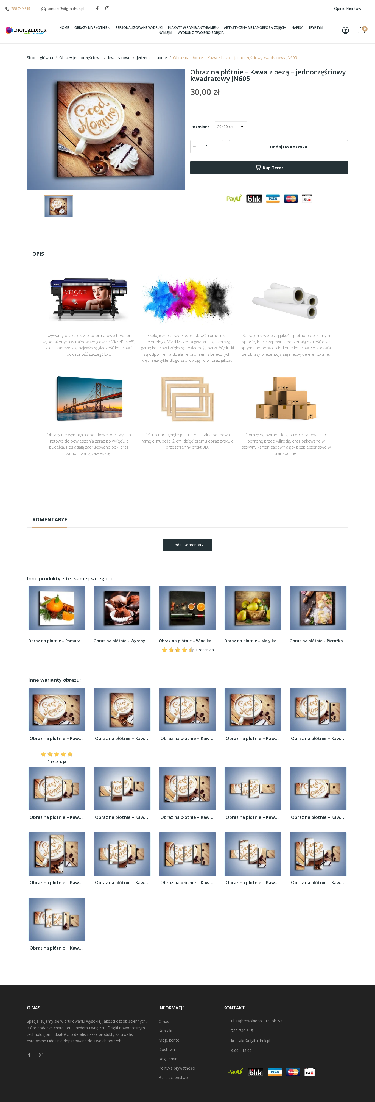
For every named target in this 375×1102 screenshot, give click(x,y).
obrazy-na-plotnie (195, 493)
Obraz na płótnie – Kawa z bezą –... (57, 738)
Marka (171, 493)
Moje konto (169, 1040)
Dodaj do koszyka (288, 146)
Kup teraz (273, 167)
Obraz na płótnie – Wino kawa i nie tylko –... (122, 640)
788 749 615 (20, 8)
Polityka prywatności (177, 1068)
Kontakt (166, 1030)
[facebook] (97, 8)
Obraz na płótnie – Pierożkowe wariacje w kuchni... (252, 640)
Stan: (182, 510)
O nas (164, 1021)
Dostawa (167, 1049)
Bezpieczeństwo (173, 1077)
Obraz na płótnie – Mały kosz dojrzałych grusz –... (187, 640)
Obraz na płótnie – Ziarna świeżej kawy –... (318, 640)
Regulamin (168, 1058)
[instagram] (107, 8)
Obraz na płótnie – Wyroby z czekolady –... (56, 640)
